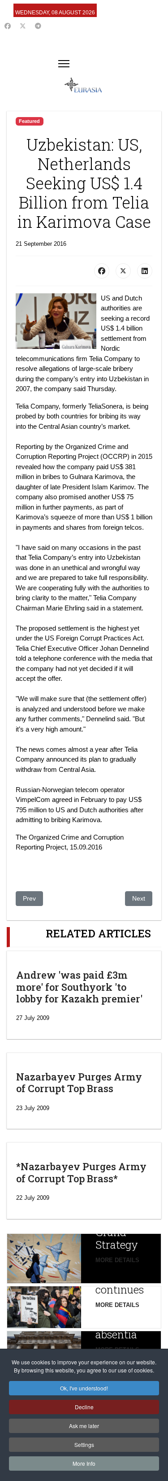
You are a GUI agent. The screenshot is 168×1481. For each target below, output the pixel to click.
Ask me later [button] (84, 1425)
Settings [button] (84, 1444)
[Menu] (63, 63)
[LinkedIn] (144, 271)
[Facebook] (7, 26)
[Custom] (38, 26)
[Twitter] (23, 26)
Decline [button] (84, 1407)
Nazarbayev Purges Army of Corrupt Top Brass (79, 1082)
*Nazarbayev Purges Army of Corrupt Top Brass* (81, 1172)
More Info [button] (84, 1463)
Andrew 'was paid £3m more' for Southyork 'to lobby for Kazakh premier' (79, 986)
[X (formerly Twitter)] (123, 271)
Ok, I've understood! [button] (84, 1388)
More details (117, 1260)
